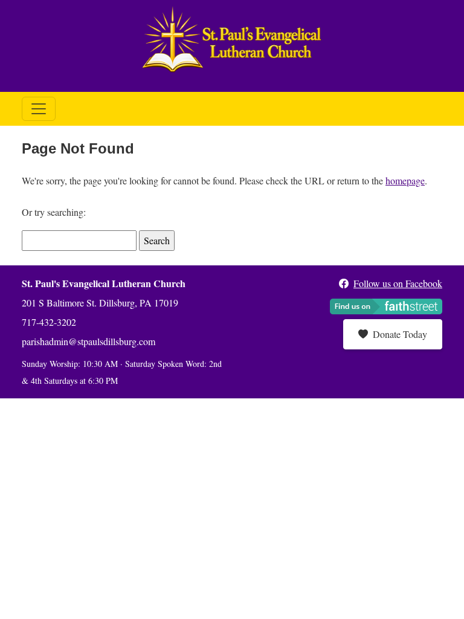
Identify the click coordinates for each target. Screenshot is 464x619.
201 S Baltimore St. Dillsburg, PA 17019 (100, 302)
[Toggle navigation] (39, 109)
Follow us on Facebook (397, 283)
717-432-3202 (49, 322)
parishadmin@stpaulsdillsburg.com (88, 341)
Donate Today (400, 334)
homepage (405, 180)
